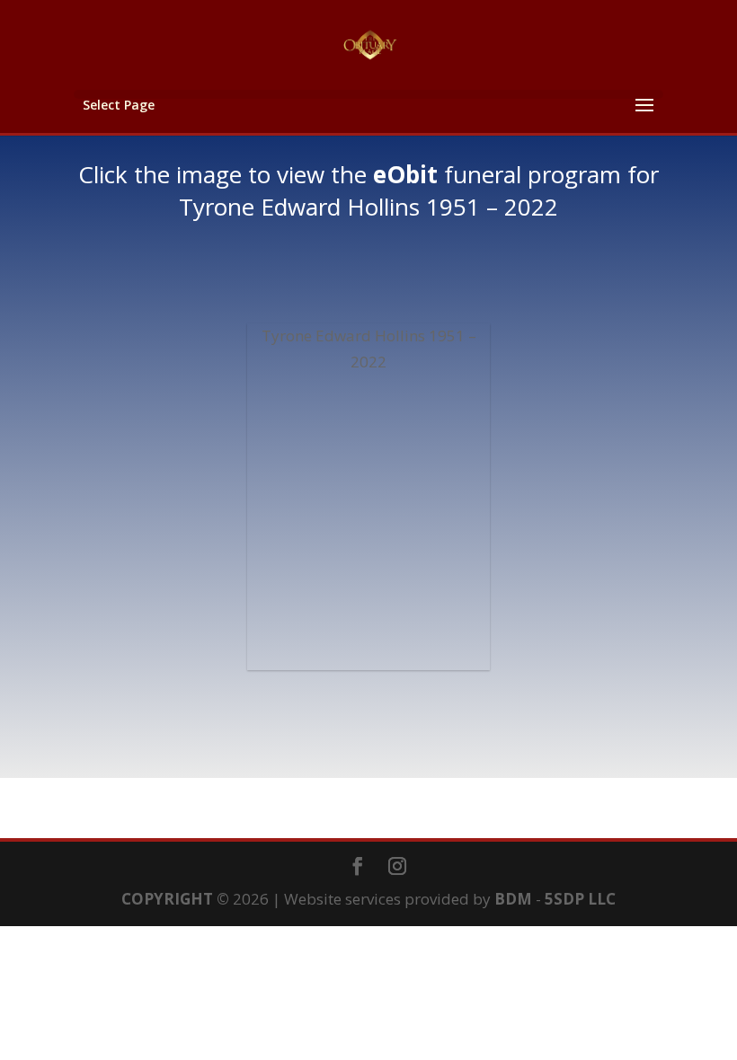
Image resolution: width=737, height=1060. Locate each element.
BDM (513, 898)
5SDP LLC (580, 898)
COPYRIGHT (167, 898)
